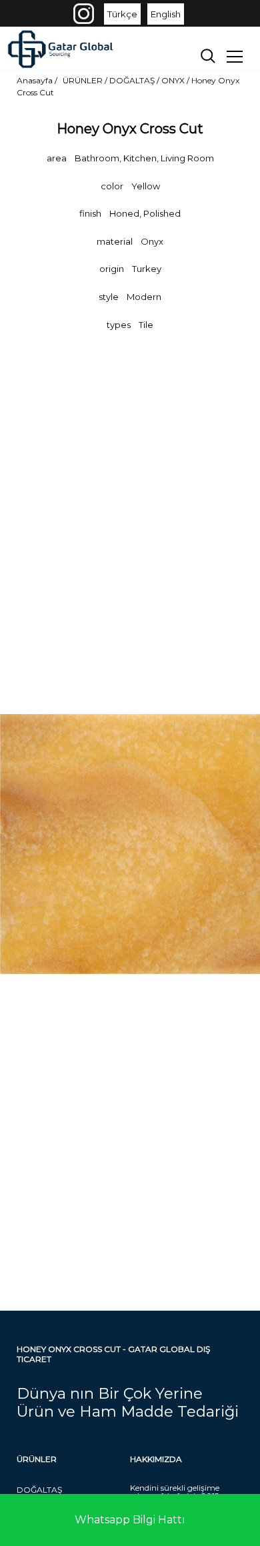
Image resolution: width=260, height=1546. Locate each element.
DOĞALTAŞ (39, 1490)
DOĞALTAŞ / (135, 80)
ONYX (174, 80)
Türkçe (122, 14)
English (166, 14)
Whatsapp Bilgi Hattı (130, 1519)
